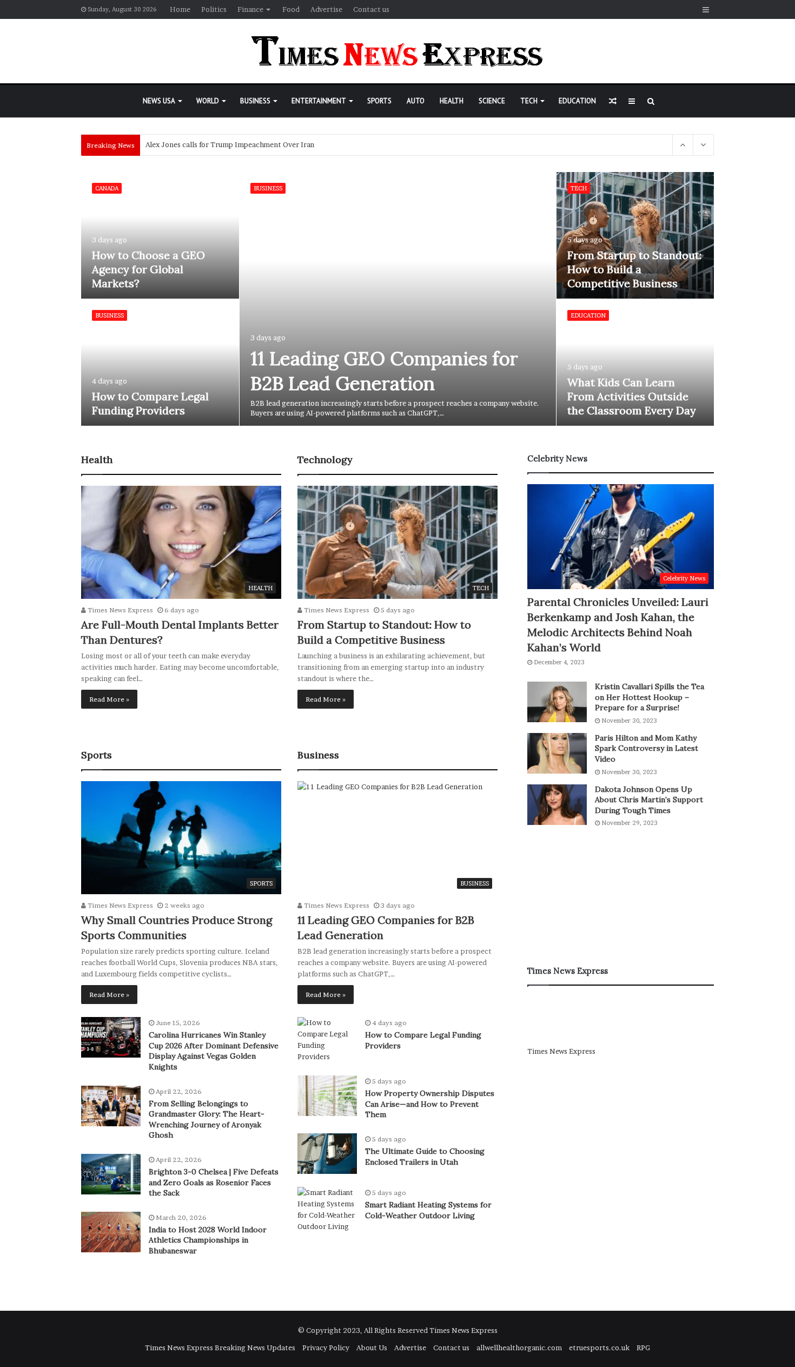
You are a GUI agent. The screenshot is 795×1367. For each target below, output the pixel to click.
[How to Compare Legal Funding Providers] (160, 362)
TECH (529, 100)
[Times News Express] (397, 51)
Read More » (109, 699)
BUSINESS (255, 100)
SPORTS (379, 100)
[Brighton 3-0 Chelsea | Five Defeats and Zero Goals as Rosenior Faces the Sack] (111, 1174)
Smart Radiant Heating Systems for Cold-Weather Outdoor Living (428, 1210)
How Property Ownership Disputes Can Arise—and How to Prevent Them (429, 1103)
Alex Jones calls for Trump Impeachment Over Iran (229, 145)
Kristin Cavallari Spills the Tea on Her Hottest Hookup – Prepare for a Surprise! (649, 697)
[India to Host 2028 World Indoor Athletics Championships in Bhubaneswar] (111, 1232)
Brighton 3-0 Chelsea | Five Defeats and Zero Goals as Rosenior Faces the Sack (214, 1182)
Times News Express (119, 610)
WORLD (207, 100)
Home (180, 9)
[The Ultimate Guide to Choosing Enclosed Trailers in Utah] (327, 1153)
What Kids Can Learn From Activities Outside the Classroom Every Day (631, 396)
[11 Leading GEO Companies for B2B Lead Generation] (398, 299)
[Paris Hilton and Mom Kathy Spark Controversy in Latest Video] (557, 753)
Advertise (326, 9)
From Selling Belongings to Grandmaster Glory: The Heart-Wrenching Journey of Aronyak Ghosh (206, 1119)
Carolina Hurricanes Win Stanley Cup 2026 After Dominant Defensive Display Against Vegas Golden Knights (214, 1051)
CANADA (106, 188)
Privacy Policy (325, 1347)
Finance (250, 9)
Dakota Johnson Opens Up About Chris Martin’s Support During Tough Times (649, 799)
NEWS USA (159, 100)
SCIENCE (492, 100)
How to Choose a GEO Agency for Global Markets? (148, 269)
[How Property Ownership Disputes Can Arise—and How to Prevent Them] (327, 1095)
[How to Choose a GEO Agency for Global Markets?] (160, 235)
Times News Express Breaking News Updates (220, 1347)
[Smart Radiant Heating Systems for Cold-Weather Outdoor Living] (327, 1209)
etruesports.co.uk (599, 1347)
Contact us (371, 9)
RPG (643, 1347)
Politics (214, 9)
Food (291, 9)
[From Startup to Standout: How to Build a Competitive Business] (635, 235)
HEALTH (451, 100)
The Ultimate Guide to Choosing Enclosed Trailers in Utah (425, 1156)
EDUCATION (577, 100)
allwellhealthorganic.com (519, 1347)
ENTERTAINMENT (319, 100)
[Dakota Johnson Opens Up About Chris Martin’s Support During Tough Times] (557, 804)
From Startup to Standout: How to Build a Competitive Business (634, 269)
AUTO (416, 100)
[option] (397, 299)
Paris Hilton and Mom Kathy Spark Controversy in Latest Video (646, 748)
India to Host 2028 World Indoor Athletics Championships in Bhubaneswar (208, 1240)
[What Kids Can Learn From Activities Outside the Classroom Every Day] (635, 362)
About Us (371, 1347)
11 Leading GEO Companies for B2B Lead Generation (384, 370)
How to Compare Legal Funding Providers (150, 403)
